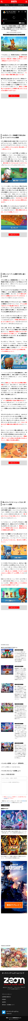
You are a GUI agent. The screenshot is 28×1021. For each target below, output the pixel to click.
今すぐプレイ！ (14, 95)
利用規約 (24, 800)
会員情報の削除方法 (6, 996)
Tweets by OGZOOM (5, 945)
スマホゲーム (21, 4)
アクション (22, 34)
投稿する (5, 805)
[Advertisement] (14, 116)
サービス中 (12, 34)
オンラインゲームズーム (6, 7)
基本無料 (17, 34)
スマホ (16, 666)
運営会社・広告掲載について (8, 1004)
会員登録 (6, 798)
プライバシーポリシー (6, 802)
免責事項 (4, 1002)
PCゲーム (7, 4)
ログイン (10, 796)
